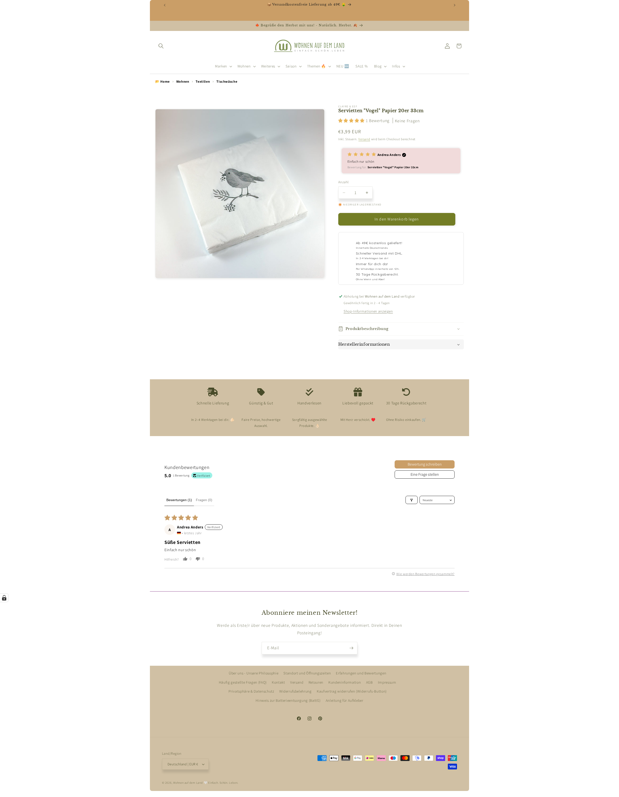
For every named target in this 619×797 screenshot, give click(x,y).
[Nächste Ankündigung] (454, 5)
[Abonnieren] (351, 648)
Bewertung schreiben (425, 464)
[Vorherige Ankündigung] (164, 5)
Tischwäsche (226, 81)
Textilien (203, 81)
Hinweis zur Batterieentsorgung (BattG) (288, 700)
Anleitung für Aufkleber (344, 700)
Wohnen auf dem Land (188, 782)
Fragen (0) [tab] (204, 500)
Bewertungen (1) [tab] (179, 500)
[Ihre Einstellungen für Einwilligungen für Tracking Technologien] (4, 598)
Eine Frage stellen (425, 474)
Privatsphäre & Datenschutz (251, 691)
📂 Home (162, 81)
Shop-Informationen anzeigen (368, 311)
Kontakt (278, 682)
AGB (369, 682)
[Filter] (411, 500)
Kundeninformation (344, 682)
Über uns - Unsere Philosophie (253, 673)
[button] (161, 46)
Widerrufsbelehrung (295, 691)
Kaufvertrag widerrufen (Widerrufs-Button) (352, 691)
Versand (364, 139)
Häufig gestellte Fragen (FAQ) (243, 682)
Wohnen (182, 81)
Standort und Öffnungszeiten (307, 673)
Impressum (387, 682)
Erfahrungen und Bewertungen (361, 673)
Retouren (316, 682)
